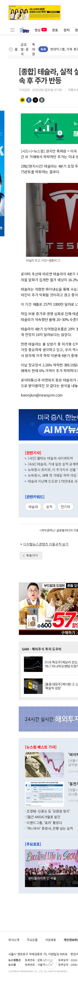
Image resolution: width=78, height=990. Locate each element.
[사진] (44, 764)
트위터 (35, 100)
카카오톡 (22, 100)
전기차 (65, 506)
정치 (66, 29)
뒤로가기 (32, 555)
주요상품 (32, 939)
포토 (55, 29)
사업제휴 (50, 939)
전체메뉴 (12, 30)
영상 (38, 29)
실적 (49, 506)
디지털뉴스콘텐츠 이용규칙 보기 (46, 544)
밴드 (42, 100)
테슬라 (33, 506)
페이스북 (29, 100)
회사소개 (13, 939)
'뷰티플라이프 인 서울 (41, 878)
